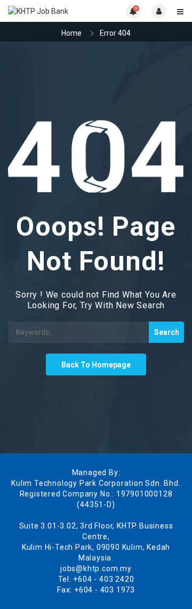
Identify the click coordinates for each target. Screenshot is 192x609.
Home (71, 33)
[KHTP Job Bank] (52, 11)
